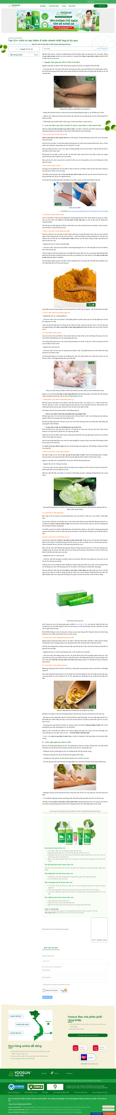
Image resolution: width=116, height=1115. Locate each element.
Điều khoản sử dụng (31, 1092)
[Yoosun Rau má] (14, 6)
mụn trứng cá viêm (81, 624)
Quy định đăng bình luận (100, 1092)
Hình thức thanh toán (80, 1092)
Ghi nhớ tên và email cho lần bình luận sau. (57, 984)
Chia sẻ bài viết (101, 48)
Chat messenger (96, 1113)
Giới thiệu (45, 1092)
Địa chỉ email (46, 977)
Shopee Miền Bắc (108, 1106)
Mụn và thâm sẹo (25, 44)
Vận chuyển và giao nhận (61, 1092)
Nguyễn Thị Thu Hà (26, 49)
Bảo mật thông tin (14, 1092)
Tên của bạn (46, 970)
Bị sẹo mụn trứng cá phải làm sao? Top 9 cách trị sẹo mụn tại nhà (87, 211)
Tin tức (64, 6)
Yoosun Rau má (13, 44)
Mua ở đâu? (72, 6)
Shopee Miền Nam (109, 1109)
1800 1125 (100, 6)
